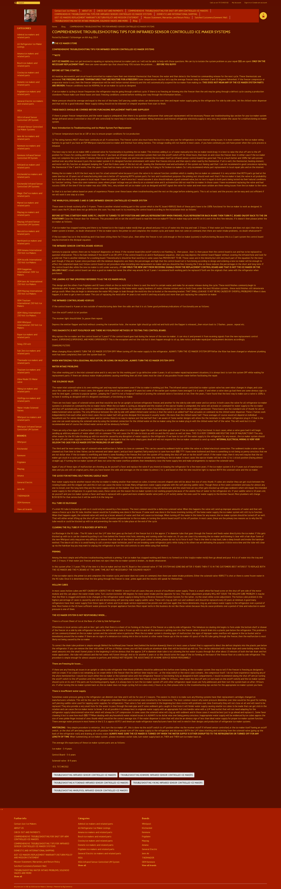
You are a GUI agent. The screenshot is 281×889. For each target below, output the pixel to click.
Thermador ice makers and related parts (29, 361)
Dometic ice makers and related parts (28, 83)
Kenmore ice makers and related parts (28, 147)
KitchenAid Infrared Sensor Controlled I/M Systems (30, 185)
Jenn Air (20, 489)
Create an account (259, 3)
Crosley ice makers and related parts (28, 74)
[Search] (15, 2)
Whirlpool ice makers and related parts (29, 418)
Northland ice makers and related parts (29, 242)
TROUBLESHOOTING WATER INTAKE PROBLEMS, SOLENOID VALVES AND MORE (91, 20)
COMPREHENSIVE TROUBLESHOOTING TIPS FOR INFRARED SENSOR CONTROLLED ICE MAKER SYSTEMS (103, 14)
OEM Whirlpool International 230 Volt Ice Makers (29, 325)
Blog (135, 20)
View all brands (24, 509)
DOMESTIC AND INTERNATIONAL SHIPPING (177, 14)
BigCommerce (67, 887)
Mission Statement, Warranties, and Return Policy (167, 17)
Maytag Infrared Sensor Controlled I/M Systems (28, 223)
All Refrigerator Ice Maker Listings (29, 45)
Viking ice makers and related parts (27, 390)
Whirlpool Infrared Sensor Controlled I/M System (29, 428)
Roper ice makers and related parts (27, 336)
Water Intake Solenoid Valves (27, 409)
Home (54, 26)
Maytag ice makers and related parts (28, 213)
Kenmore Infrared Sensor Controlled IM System (29, 156)
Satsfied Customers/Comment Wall (211, 17)
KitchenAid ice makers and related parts (29, 175)
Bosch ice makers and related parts (27, 64)
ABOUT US (87, 10)
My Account (236, 3)
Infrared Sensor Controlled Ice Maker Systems (30, 128)
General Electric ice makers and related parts (30, 102)
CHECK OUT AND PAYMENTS (110, 10)
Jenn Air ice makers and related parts (28, 137)
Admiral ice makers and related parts (28, 36)
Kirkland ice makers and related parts (28, 166)
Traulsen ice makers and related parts (28, 371)
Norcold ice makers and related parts (28, 232)
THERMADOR (23, 495)
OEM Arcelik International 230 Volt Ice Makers (29, 261)
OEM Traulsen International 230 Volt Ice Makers (29, 303)
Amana (20, 475)
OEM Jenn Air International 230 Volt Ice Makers (29, 283)
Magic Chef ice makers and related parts (29, 194)
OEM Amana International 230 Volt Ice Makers (29, 251)
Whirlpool (21, 442)
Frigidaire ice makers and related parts (28, 93)
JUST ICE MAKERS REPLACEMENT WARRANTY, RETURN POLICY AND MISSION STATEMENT (97, 17)
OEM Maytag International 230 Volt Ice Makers (29, 292)
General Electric (24, 482)
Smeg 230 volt (24, 344)
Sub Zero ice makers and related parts (28, 352)
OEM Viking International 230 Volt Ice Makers (29, 314)
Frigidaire (21, 462)
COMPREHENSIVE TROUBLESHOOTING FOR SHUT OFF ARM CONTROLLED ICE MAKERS (168, 10)
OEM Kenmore (23, 502)
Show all (18, 876)
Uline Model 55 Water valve (27, 380)
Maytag (20, 469)
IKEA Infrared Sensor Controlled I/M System (27, 118)
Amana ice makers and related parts (27, 55)
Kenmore (21, 455)
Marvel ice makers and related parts (27, 204)
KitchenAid (22, 448)
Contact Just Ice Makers (66, 10)
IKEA (19, 110)
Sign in (247, 3)
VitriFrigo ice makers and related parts (28, 399)
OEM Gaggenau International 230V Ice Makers (28, 272)
